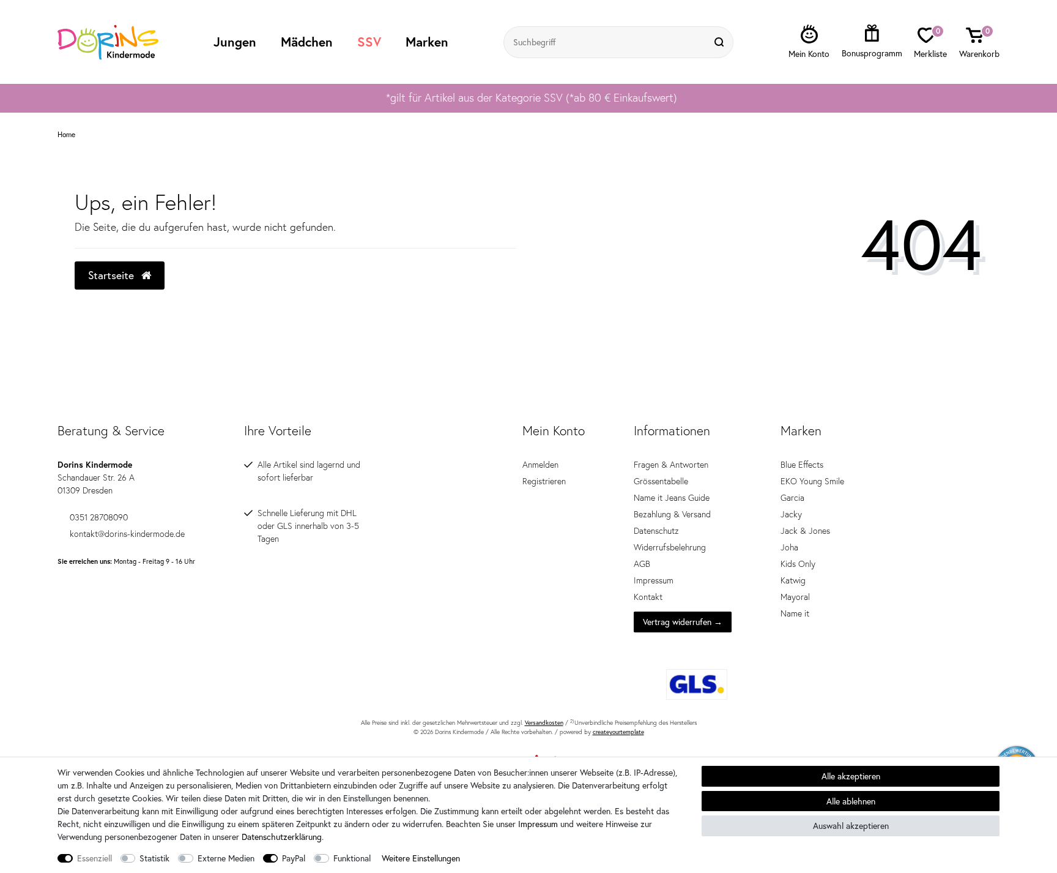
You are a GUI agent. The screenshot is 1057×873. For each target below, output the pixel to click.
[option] (528, 97)
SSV (369, 41)
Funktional (352, 858)
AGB (642, 563)
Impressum (653, 580)
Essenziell (94, 858)
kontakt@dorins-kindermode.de (127, 533)
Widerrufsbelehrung (670, 547)
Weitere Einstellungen (421, 858)
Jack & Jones (805, 530)
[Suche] (720, 42)
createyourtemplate (618, 732)
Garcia (792, 497)
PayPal (293, 858)
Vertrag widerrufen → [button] (682, 622)
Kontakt (648, 596)
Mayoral (795, 596)
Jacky (791, 514)
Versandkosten (544, 723)
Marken (427, 41)
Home (66, 134)
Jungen (234, 41)
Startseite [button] (112, 275)
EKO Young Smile (812, 481)
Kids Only (798, 563)
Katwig (793, 580)
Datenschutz (656, 530)
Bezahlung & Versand (672, 514)
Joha (789, 547)
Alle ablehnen (850, 801)
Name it (795, 613)
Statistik (154, 858)
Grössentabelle (661, 481)
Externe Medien (226, 858)
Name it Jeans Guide (672, 497)
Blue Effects (802, 464)
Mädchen (307, 41)
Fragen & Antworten (671, 464)
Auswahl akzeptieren (851, 825)
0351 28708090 (99, 517)
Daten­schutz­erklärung (282, 836)
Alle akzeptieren (850, 776)
